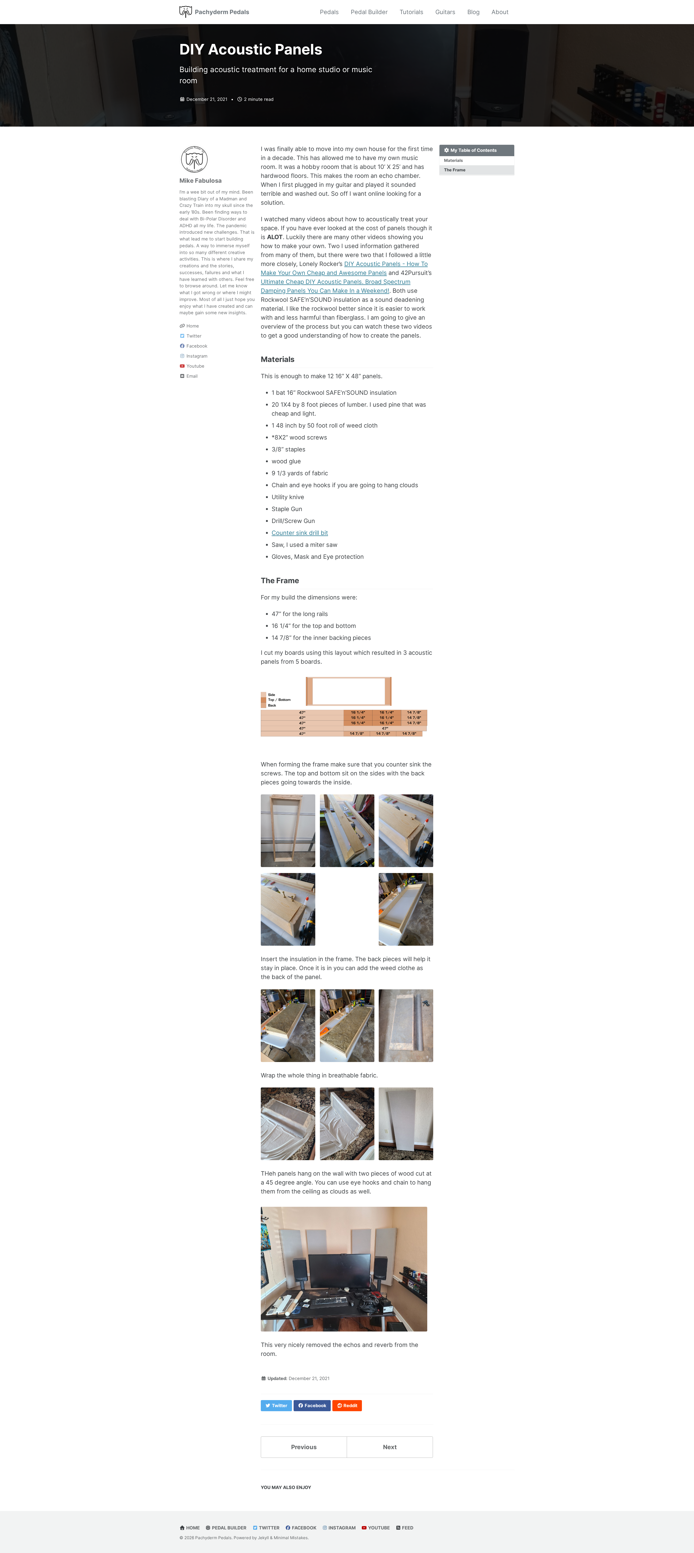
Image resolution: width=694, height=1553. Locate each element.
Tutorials (411, 11)
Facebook (303, 1527)
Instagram (341, 1527)
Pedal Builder (369, 11)
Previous (304, 1447)
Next (390, 1447)
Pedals (329, 11)
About (500, 11)
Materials (453, 160)
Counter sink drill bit (300, 532)
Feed (407, 1527)
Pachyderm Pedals (222, 11)
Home (192, 1527)
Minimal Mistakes (291, 1537)
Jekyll (263, 1537)
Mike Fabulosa (200, 180)
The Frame (454, 169)
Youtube (378, 1527)
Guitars (445, 11)
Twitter (268, 1527)
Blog (473, 11)
